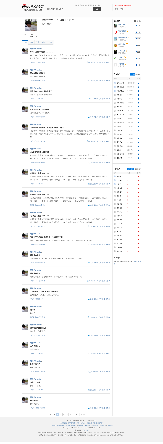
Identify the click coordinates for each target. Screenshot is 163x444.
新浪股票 (91, 5)
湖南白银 (119, 227)
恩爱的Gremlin (47, 20)
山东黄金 (119, 235)
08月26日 (33, 62)
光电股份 (119, 212)
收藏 (31, 42)
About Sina (60, 425)
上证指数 (42, 141)
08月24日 (33, 353)
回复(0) (108, 80)
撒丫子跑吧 (34, 400)
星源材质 (119, 251)
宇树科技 (42, 117)
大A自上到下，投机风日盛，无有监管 (44, 291)
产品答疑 (110, 425)
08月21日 (33, 390)
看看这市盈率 (35, 255)
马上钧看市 (122, 44)
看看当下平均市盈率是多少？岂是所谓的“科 (46, 237)
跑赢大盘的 (120, 103)
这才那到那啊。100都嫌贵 (39, 109)
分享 (100, 62)
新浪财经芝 (120, 134)
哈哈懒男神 (120, 122)
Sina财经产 (120, 130)
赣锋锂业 (119, 208)
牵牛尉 (119, 118)
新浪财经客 (120, 83)
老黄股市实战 (122, 37)
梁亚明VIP (120, 142)
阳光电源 (119, 243)
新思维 (119, 150)
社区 (50, 42)
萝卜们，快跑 (35, 382)
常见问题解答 (64, 423)
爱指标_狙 (120, 110)
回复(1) (108, 62)
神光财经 (119, 95)
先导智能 (119, 220)
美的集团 (119, 231)
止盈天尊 (119, 158)
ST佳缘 (119, 200)
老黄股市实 (120, 154)
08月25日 (33, 117)
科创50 (41, 99)
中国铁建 (119, 180)
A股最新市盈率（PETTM (39, 152)
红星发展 (119, 188)
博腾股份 (119, 192)
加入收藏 (78, 5)
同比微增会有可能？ (37, 73)
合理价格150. (35, 346)
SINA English (95, 425)
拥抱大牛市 (122, 24)
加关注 (138, 25)
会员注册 (103, 425)
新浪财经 (84, 5)
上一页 (49, 414)
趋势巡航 (119, 138)
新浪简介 (53, 425)
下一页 (82, 414)
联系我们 (74, 425)
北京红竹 (121, 57)
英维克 (119, 176)
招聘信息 (81, 425)
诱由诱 (32, 310)
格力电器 (42, 62)
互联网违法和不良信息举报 (78, 423)
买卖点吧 (119, 107)
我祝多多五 (120, 91)
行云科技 (119, 204)
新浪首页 (97, 5)
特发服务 (119, 216)
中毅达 (119, 184)
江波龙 (119, 196)
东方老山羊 (120, 114)
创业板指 (42, 162)
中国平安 (119, 239)
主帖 (25, 42)
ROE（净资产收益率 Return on (41, 52)
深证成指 (42, 226)
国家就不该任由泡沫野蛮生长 (41, 91)
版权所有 (85, 430)
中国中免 (119, 224)
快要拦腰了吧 (35, 364)
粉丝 (44, 42)
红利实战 (119, 99)
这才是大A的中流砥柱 (38, 328)
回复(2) (108, 141)
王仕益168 (120, 146)
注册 (122, 9)
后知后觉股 (120, 87)
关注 (37, 42)
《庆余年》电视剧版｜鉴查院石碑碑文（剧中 (47, 128)
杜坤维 (119, 126)
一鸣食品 (119, 247)
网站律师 (87, 425)
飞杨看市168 (122, 31)
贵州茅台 (42, 262)
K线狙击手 (121, 51)
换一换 (138, 21)
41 (77, 414)
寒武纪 (41, 353)
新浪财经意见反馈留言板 (95, 423)
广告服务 (67, 425)
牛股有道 (121, 64)
